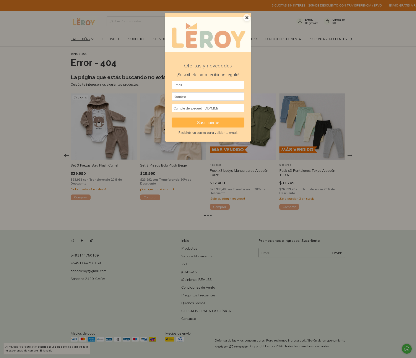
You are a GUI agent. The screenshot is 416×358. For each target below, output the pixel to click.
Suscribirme (208, 122)
